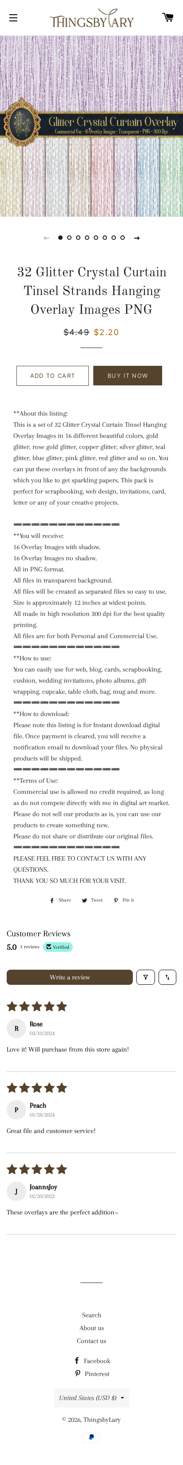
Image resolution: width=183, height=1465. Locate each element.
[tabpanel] (91, 125)
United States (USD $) (87, 1398)
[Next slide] (137, 237)
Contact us (91, 1341)
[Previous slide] (46, 237)
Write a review (70, 977)
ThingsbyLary (102, 1420)
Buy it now (127, 375)
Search (91, 1315)
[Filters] (145, 977)
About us (92, 1328)
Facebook (96, 1361)
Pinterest (96, 1374)
